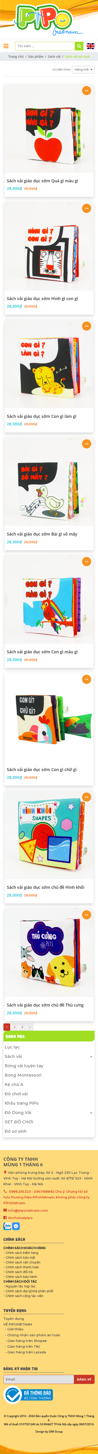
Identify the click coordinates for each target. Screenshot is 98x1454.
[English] (91, 46)
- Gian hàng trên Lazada (25, 1352)
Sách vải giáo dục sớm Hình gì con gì (42, 298)
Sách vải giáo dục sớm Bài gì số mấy (42, 534)
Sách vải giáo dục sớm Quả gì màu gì (42, 180)
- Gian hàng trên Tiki (22, 1346)
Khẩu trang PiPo (22, 1103)
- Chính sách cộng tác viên (23, 1296)
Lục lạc (12, 1047)
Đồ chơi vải (16, 1093)
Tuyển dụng (13, 1319)
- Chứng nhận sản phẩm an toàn (32, 1335)
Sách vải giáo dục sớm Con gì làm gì (41, 416)
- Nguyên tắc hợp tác (19, 1286)
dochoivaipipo (20, 1218)
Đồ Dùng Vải (18, 1112)
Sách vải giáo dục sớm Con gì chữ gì (42, 769)
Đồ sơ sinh (16, 1131)
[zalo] (7, 1226)
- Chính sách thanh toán (21, 1267)
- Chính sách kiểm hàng (21, 1253)
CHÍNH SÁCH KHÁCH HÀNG (24, 1248)
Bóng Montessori (23, 1075)
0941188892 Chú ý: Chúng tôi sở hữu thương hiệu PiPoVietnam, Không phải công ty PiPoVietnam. (46, 1197)
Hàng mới (82, 69)
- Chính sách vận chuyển (21, 1262)
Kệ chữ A (14, 1084)
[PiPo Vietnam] (49, 20)
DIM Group (56, 1431)
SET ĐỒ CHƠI (19, 1121)
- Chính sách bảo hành (20, 1277)
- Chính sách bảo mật (19, 1257)
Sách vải (13, 1056)
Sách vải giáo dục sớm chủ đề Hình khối (45, 887)
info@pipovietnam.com (28, 1210)
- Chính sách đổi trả (18, 1272)
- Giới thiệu (14, 1329)
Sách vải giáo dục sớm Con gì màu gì (42, 651)
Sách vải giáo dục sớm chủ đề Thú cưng (45, 1005)
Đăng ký (84, 1379)
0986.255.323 (20, 1192)
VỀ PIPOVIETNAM (17, 1324)
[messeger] (16, 1226)
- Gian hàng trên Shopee (26, 1341)
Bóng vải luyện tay (24, 1065)
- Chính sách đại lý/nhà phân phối (28, 1291)
